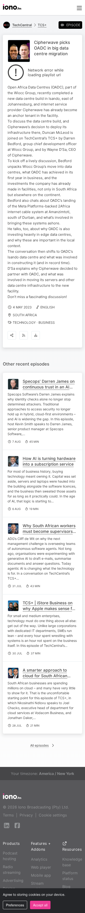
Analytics (39, 859)
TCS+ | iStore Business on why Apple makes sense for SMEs (49, 609)
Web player (41, 867)
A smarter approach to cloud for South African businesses (45, 676)
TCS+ (42, 25)
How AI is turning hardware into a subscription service (49, 461)
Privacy (26, 815)
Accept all (40, 905)
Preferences (15, 905)
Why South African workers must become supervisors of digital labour (49, 531)
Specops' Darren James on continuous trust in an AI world (49, 387)
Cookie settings (53, 815)
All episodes (39, 745)
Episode (73, 25)
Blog (66, 886)
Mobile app (41, 875)
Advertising (13, 880)
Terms (8, 815)
